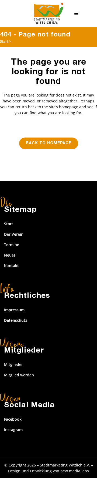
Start (4, 41)
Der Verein (13, 234)
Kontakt (11, 265)
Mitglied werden (19, 374)
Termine (11, 244)
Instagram (13, 429)
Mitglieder (13, 364)
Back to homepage (48, 143)
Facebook (13, 419)
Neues (10, 255)
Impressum (14, 309)
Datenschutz (15, 320)
